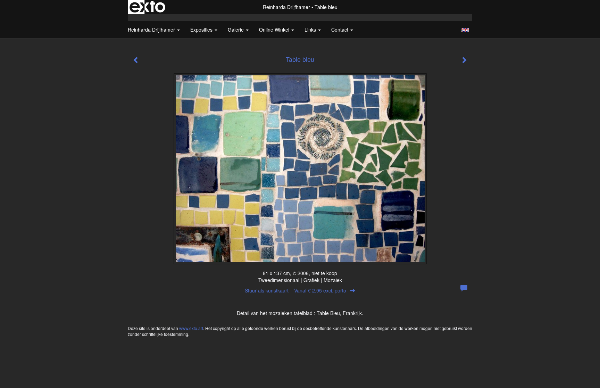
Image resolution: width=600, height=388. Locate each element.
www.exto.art (191, 328)
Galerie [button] (236, 29)
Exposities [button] (202, 29)
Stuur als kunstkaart (295, 290)
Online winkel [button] (275, 29)
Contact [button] (340, 29)
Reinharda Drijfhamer (286, 6)
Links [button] (311, 29)
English (465, 30)
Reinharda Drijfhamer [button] (152, 29)
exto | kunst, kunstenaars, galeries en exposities (147, 7)
